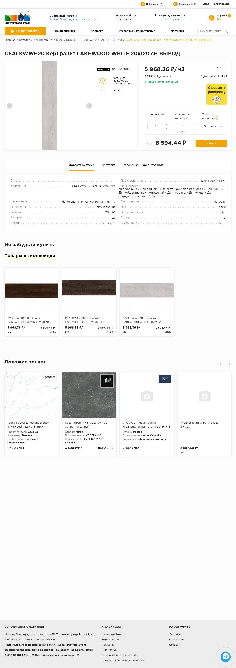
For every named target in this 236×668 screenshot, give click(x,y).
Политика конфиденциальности (122, 660)
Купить (211, 143)
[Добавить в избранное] (219, 68)
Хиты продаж (110, 640)
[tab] (30, 256)
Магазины (177, 31)
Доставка (97, 31)
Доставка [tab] (108, 165)
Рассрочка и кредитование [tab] (143, 165)
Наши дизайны (65, 31)
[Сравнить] (224, 68)
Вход (205, 4)
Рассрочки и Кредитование (119, 655)
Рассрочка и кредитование (137, 31)
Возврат (174, 645)
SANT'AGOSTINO (121, 69)
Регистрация (221, 4)
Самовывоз (176, 640)
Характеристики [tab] (81, 165)
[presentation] (10, 106)
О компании (109, 650)
